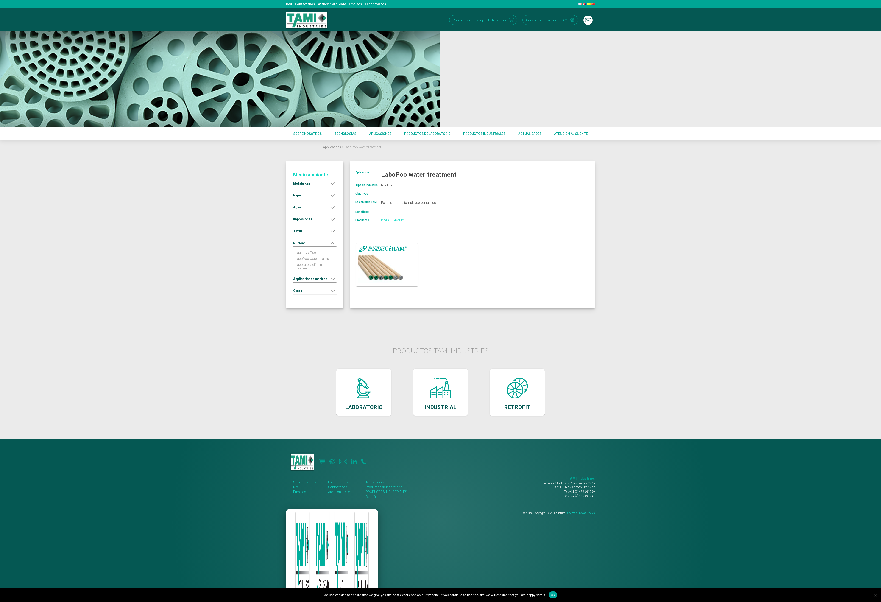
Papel (297, 195)
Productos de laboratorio (427, 134)
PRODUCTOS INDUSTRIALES (386, 492)
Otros (297, 291)
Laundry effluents (308, 253)
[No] (875, 595)
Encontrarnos (375, 4)
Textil (297, 231)
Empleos (355, 4)
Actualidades (529, 134)
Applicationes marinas (310, 279)
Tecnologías (345, 134)
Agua (297, 207)
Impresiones (302, 219)
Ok (553, 595)
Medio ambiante (310, 174)
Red (289, 4)
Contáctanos (305, 4)
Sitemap (572, 513)
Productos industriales (484, 134)
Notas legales (587, 513)
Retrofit (371, 496)
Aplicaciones (380, 134)
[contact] (588, 20)
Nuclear (299, 243)
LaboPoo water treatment (314, 258)
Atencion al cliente (332, 4)
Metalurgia (301, 183)
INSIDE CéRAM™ (392, 220)
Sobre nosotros (307, 134)
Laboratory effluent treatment (309, 266)
